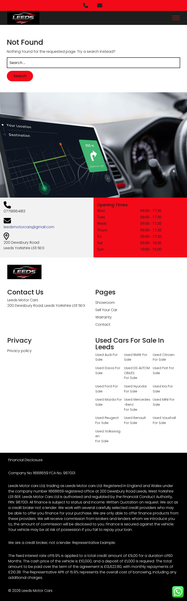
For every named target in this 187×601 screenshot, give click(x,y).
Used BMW (132, 354)
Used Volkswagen (107, 434)
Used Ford (103, 386)
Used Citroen (163, 354)
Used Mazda (105, 399)
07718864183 (14, 211)
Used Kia (160, 386)
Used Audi (103, 354)
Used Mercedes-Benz (137, 402)
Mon (101, 211)
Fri (99, 237)
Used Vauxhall (164, 418)
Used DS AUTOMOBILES (137, 370)
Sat (100, 243)
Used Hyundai (135, 386)
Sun (100, 249)
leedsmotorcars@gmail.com (29, 227)
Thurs (102, 230)
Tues (101, 217)
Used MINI (161, 399)
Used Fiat (160, 368)
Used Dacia (104, 368)
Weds (102, 224)
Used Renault (135, 418)
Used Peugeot (107, 418)
